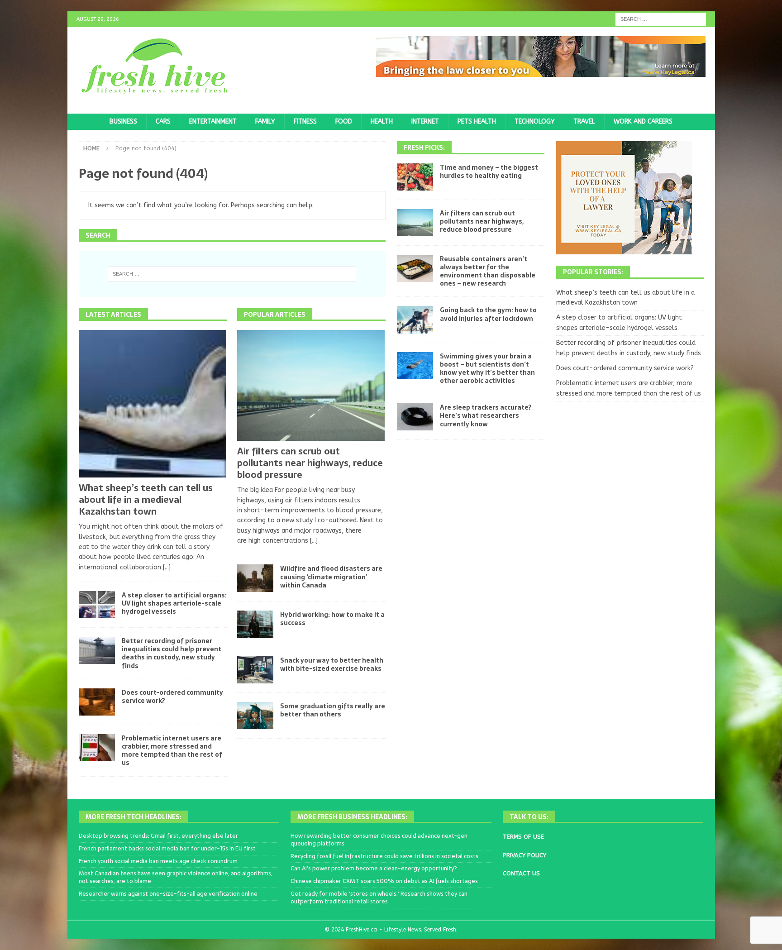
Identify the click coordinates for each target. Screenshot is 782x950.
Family (265, 121)
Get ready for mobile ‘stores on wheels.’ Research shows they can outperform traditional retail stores (379, 897)
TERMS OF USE (523, 836)
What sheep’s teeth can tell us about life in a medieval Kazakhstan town (146, 500)
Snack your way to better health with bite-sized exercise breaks (331, 664)
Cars (163, 121)
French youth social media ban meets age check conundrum (158, 861)
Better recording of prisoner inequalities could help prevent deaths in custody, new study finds (171, 653)
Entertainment (213, 121)
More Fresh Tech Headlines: (133, 817)
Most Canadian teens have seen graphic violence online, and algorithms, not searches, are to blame (175, 877)
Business (123, 121)
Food (343, 121)
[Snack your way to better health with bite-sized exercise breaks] (255, 669)
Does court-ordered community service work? (172, 696)
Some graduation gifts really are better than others (332, 710)
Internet (425, 121)
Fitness (305, 121)
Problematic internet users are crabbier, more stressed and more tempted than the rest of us (172, 750)
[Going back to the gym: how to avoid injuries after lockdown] (415, 319)
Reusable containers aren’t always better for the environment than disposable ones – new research (487, 271)
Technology (535, 121)
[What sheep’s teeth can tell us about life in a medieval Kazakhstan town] (153, 403)
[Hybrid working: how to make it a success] (255, 624)
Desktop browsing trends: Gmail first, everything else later (158, 835)
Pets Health (477, 121)
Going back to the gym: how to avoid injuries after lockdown (488, 314)
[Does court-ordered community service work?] (97, 702)
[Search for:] (660, 19)
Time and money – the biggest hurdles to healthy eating (489, 171)
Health (382, 121)
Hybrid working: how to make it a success (332, 619)
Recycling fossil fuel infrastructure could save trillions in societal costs (384, 856)
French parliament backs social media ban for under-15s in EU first (167, 848)
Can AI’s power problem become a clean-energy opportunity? (374, 868)
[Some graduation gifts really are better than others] (255, 715)
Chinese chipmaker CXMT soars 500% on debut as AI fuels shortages (384, 881)
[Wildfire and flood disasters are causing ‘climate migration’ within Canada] (255, 578)
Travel (584, 121)
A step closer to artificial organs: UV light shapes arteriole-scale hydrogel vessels (174, 603)
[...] (167, 567)
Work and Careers (643, 121)
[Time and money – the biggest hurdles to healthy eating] (415, 177)
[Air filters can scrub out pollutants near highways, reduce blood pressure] (311, 385)
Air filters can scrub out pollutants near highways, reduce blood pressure (310, 463)
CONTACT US (521, 873)
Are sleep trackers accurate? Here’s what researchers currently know (486, 415)
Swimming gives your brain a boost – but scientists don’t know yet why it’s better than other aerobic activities (487, 368)
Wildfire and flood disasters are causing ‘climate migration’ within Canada (331, 576)
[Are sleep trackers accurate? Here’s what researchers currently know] (415, 416)
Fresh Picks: (424, 148)
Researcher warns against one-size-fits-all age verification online (168, 893)
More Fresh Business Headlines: (352, 817)
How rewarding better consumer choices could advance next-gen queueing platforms (379, 839)
